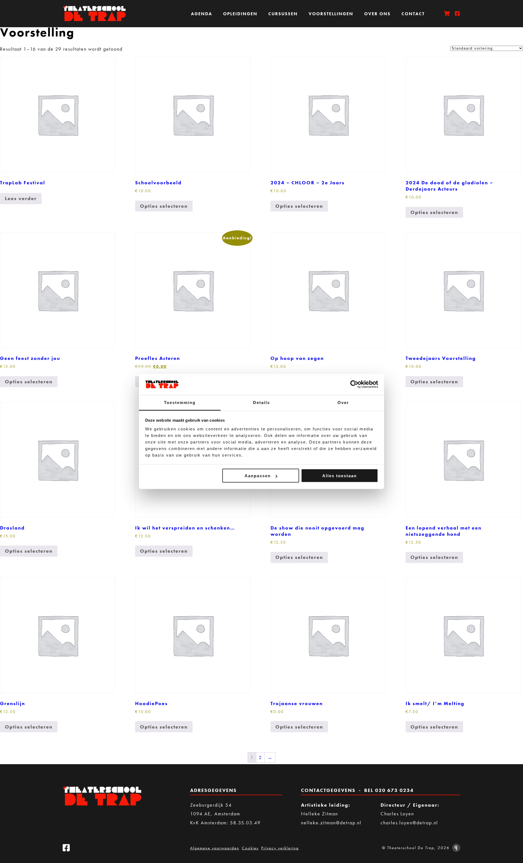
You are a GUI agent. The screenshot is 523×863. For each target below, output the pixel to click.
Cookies (250, 848)
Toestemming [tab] (180, 402)
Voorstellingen (331, 14)
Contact (413, 14)
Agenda (201, 14)
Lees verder (21, 198)
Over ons (377, 14)
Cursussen (283, 14)
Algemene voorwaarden (214, 848)
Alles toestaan (339, 475)
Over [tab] (343, 402)
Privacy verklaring (280, 848)
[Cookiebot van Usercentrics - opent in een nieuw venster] (354, 384)
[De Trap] (97, 13)
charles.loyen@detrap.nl (409, 822)
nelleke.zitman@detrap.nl (331, 822)
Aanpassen (258, 475)
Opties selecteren (164, 206)
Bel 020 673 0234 (389, 790)
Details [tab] (261, 402)
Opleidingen (240, 14)
